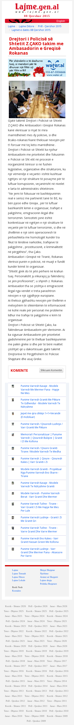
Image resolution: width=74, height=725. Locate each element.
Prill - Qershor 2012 (15, 701)
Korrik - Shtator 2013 (36, 691)
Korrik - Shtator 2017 (15, 666)
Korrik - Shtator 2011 (15, 706)
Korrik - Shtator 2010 (36, 711)
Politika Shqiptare (48, 583)
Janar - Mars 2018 (36, 661)
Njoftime (44, 573)
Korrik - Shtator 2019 (36, 651)
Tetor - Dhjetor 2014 (57, 681)
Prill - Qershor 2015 (49, 26)
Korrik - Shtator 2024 (57, 616)
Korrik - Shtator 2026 (15, 606)
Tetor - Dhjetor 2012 (34, 696)
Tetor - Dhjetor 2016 (14, 671)
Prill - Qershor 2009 (36, 721)
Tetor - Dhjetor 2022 (14, 631)
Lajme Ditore (26, 26)
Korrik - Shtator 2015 (57, 676)
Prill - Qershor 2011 (37, 706)
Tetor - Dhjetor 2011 (57, 701)
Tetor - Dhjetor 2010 (14, 711)
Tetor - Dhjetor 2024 (34, 616)
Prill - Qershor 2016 (58, 671)
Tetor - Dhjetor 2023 (57, 621)
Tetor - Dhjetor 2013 (14, 691)
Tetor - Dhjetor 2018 (34, 656)
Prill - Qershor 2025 (58, 611)
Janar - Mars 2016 (13, 676)
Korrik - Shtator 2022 (36, 631)
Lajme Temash (19, 573)
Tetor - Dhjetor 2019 (14, 651)
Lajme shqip (46, 580)
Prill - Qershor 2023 (37, 626)
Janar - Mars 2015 (36, 681)
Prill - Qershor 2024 (15, 621)
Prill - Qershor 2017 (37, 666)
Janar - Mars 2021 (36, 641)
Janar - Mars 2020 (58, 646)
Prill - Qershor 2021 (15, 641)
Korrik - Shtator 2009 (57, 716)
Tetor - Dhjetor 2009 (34, 716)
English (61, 21)
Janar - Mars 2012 (36, 701)
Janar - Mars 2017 (58, 666)
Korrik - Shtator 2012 (57, 696)
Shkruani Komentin (51, 370)
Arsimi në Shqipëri (49, 577)
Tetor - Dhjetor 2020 (57, 641)
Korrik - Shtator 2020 (15, 646)
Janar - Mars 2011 (58, 706)
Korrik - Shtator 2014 (15, 686)
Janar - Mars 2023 (58, 626)
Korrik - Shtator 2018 (57, 656)
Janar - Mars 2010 (13, 716)
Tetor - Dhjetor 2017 (57, 661)
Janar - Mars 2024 (36, 621)
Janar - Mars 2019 (13, 656)
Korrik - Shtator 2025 (36, 611)
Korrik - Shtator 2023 (15, 626)
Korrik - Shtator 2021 (57, 636)
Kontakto (16, 590)
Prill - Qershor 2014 (37, 686)
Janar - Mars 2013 (13, 696)
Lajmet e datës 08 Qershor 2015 (31, 30)
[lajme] (37, 8)
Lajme (11, 26)
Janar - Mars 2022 (13, 636)
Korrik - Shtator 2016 (36, 671)
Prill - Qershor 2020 (37, 646)
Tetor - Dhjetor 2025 (14, 611)
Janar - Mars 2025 (13, 616)
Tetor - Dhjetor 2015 (34, 676)
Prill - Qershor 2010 (58, 711)
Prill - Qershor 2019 (58, 651)
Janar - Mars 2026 (58, 606)
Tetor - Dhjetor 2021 (34, 636)
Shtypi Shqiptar (47, 570)
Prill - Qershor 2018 (15, 661)
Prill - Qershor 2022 (58, 631)
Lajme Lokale (18, 580)
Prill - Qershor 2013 (58, 691)
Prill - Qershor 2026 (37, 606)
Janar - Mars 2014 (58, 686)
